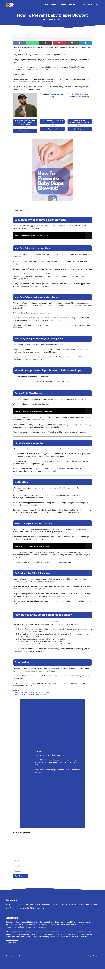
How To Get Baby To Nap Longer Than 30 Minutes (32, 692)
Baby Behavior (14, 905)
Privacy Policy (87, 5)
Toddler (31, 907)
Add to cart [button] (52, 129)
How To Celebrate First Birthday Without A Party (31, 694)
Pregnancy (22, 908)
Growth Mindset (90, 904)
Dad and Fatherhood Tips (71, 904)
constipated (70, 349)
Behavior (30, 904)
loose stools (37, 276)
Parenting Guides (49, 5)
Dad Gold (58, 20)
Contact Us (12, 943)
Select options (25, 131)
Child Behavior (46, 905)
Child (37, 904)
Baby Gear (21, 905)
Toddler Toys (41, 908)
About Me (72, 5)
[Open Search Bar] (97, 4)
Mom (7, 908)
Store (63, 5)
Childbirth (55, 905)
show (25, 211)
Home (16, 36)
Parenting (14, 908)
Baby (20, 36)
